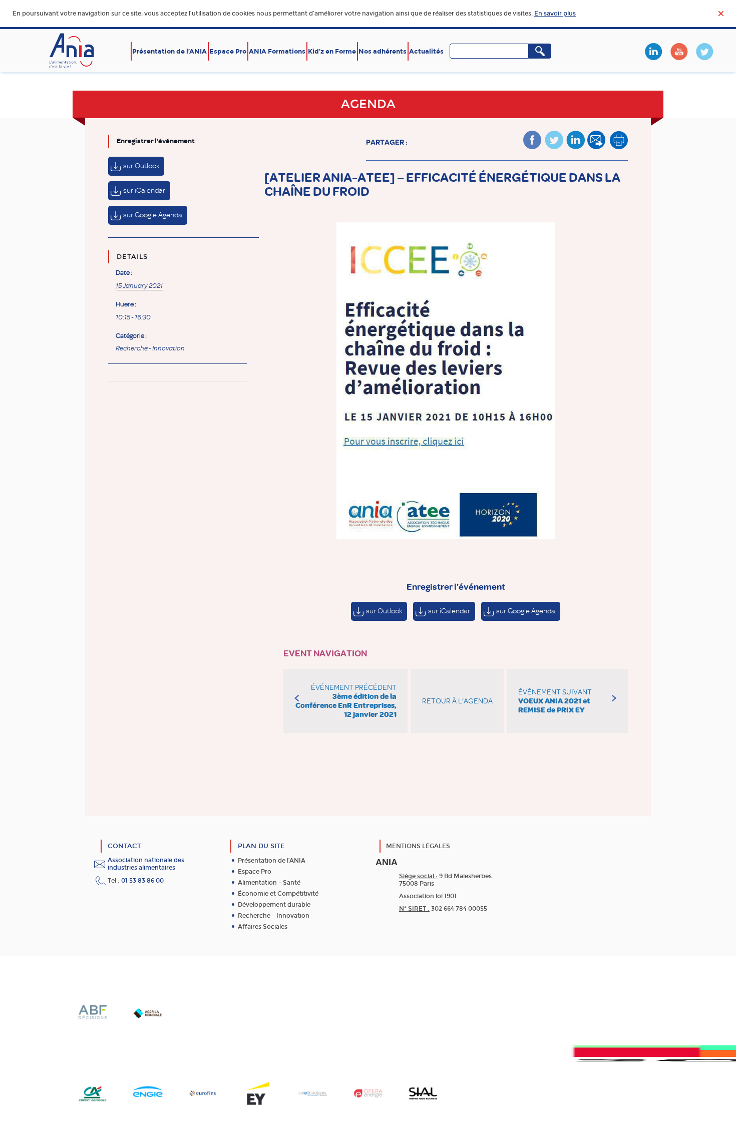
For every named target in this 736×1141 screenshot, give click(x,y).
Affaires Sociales (262, 926)
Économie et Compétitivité (278, 893)
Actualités (426, 51)
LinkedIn (653, 52)
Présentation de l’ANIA (169, 51)
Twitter (704, 52)
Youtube (679, 52)
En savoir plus (555, 13)
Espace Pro (227, 51)
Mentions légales (418, 846)
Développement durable (274, 904)
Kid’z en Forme (332, 51)
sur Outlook (141, 166)
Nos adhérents (382, 51)
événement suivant (555, 701)
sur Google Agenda (152, 215)
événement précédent (346, 701)
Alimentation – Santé (269, 882)
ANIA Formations (277, 51)
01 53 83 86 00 (142, 880)
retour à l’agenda (457, 701)
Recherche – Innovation (273, 915)
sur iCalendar (144, 190)
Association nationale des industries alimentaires (146, 864)
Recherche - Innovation (150, 348)
